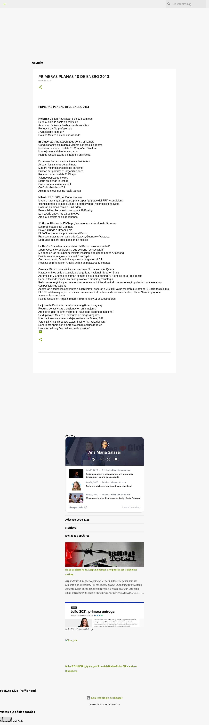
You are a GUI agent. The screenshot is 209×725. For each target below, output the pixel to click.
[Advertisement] (104, 23)
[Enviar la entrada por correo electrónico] (40, 333)
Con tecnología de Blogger (106, 697)
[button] (40, 87)
